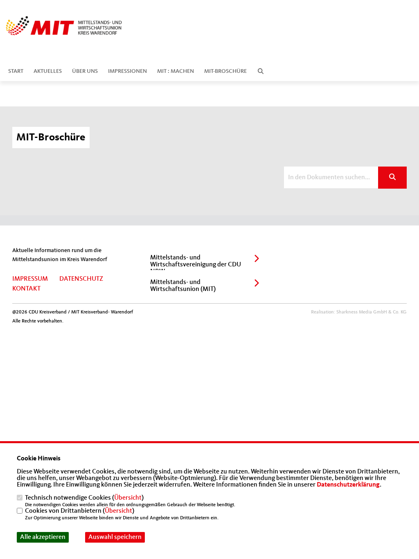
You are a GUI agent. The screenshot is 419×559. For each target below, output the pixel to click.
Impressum (30, 279)
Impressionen (127, 71)
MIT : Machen (175, 71)
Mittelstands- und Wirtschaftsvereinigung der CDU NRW (195, 265)
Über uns (85, 71)
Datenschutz (81, 279)
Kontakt (26, 289)
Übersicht (128, 498)
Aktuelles (48, 71)
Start (15, 71)
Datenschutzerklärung (348, 485)
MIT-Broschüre (225, 71)
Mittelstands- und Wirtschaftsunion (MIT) (183, 286)
